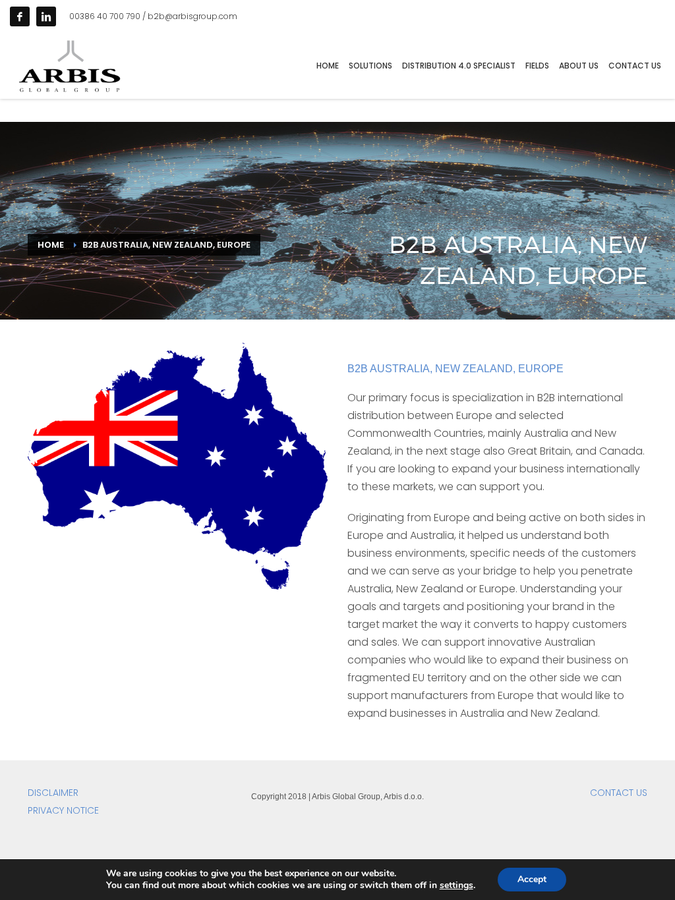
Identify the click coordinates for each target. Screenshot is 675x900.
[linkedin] (46, 16)
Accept (531, 879)
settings (456, 885)
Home (51, 245)
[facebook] (20, 16)
